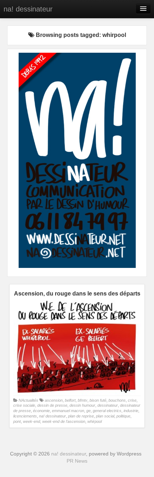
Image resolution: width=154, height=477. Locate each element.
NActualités (28, 400)
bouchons (117, 400)
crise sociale (24, 405)
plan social (105, 416)
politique (123, 416)
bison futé (98, 400)
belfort (70, 400)
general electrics (107, 410)
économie (41, 410)
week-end (31, 421)
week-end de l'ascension (63, 421)
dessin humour (82, 405)
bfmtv (82, 400)
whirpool (94, 421)
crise (132, 400)
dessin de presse (52, 405)
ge (88, 410)
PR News (77, 461)
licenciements (25, 416)
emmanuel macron (68, 410)
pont (17, 421)
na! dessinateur (28, 9)
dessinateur (107, 405)
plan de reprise (81, 416)
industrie (131, 410)
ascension (54, 400)
